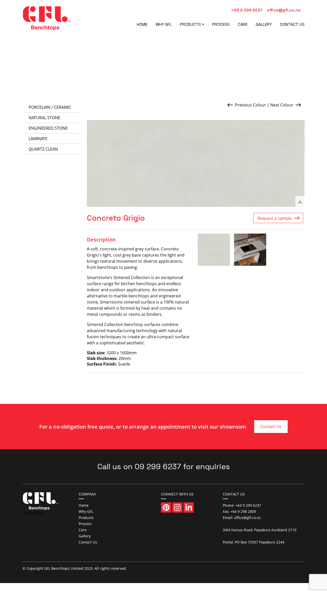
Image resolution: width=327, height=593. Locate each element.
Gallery (264, 24)
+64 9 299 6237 (247, 10)
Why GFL (164, 24)
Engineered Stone (48, 128)
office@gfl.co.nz (283, 10)
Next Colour (281, 105)
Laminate (38, 138)
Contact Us (292, 24)
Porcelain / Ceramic (50, 107)
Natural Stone (44, 117)
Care (243, 24)
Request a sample (275, 218)
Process (221, 24)
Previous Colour (250, 105)
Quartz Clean (43, 149)
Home (142, 24)
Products (190, 24)
